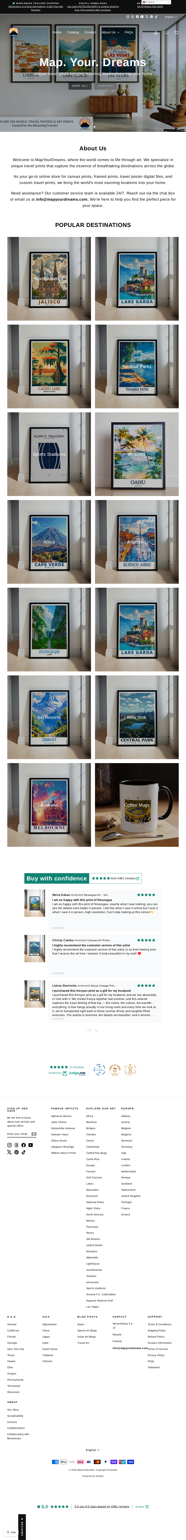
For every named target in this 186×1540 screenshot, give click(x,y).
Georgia (12, 1342)
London (125, 1165)
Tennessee (14, 1385)
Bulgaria (126, 1134)
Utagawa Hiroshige (62, 1146)
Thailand (47, 1355)
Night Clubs (93, 1208)
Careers (12, 1422)
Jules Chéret (59, 1122)
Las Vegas (92, 1306)
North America (95, 1214)
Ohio (10, 1367)
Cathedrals (93, 1146)
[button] (89, 1031)
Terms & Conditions (159, 1324)
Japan (46, 1336)
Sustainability (15, 1415)
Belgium (126, 1128)
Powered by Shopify (93, 1476)
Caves (90, 1140)
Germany (127, 1146)
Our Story (13, 1409)
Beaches (91, 1122)
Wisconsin (13, 1392)
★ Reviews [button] (22, 1527)
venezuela (92, 1282)
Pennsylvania (15, 1379)
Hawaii (11, 1361)
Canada (91, 1134)
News (80, 1324)
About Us (109, 32)
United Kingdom (131, 1195)
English (150, 2)
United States (94, 1245)
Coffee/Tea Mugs (96, 1152)
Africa (89, 1116)
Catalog (73, 32)
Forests (91, 1171)
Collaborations (16, 1428)
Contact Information (160, 1342)
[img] (101, 878)
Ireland (125, 1159)
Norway (125, 1177)
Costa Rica (93, 1159)
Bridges (91, 1128)
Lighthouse (93, 1263)
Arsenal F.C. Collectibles (101, 1294)
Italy (123, 1152)
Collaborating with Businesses (18, 1436)
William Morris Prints (63, 1152)
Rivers (90, 1232)
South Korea (49, 1349)
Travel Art (83, 1342)
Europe (90, 1165)
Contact (90, 32)
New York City (15, 1349)
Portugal (126, 1202)
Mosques (91, 1251)
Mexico (90, 1220)
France (125, 1208)
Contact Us (105, 85)
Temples (91, 1276)
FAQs (129, 32)
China (45, 1330)
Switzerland (128, 1189)
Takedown (154, 1367)
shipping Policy (157, 1330)
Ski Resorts (93, 1239)
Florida (11, 1336)
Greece (125, 1214)
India (45, 1342)
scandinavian (94, 1269)
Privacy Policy (156, 1355)
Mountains (92, 1189)
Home (57, 32)
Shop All (78, 85)
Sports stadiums (96, 1288)
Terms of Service (158, 1349)
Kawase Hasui (59, 1134)
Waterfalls (92, 1257)
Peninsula (92, 1226)
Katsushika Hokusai (63, 1128)
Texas (10, 1355)
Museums (92, 1195)
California (13, 1330)
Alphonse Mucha (61, 1116)
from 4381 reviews (123, 878)
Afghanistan (49, 1324)
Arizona (12, 1324)
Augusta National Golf (99, 1300)
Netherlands (128, 1171)
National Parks (95, 1202)
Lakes (90, 1183)
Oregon (11, 1373)
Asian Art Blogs (86, 1336)
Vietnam (47, 1361)
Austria (125, 1122)
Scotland (126, 1183)
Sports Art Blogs (87, 1330)
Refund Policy (156, 1336)
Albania (125, 1116)
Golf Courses (94, 1177)
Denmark (126, 1140)
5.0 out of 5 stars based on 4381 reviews (101, 1506)
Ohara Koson (59, 1140)
